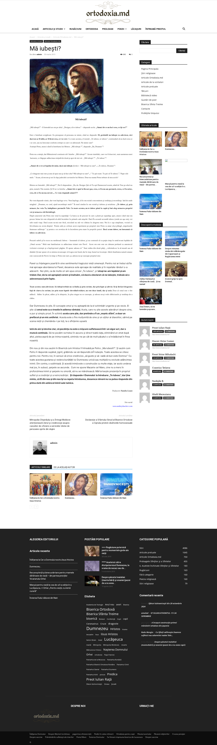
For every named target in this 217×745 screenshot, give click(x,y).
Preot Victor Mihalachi (164, 354)
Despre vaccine (36, 737)
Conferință (111, 619)
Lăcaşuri (136, 28)
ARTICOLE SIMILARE (40, 467)
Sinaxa (106, 684)
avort (118, 604)
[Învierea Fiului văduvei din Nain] (116, 484)
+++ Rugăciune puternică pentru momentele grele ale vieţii (115, 550)
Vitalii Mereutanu (161, 394)
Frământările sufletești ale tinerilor (59, 737)
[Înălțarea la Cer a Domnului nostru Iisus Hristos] (46, 484)
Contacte (145, 108)
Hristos (115, 628)
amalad (144, 613)
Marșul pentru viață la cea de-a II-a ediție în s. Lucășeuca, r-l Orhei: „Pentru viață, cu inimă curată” (51, 588)
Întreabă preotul (155, 28)
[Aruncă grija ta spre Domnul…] (176, 269)
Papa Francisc (109, 655)
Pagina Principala (149, 68)
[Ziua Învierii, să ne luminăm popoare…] (151, 296)
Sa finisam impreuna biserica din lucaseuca (125, 737)
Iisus (97, 635)
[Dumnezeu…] (81, 484)
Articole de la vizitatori (152, 82)
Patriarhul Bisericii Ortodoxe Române (100, 665)
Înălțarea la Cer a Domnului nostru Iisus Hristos (149, 152)
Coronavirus (92, 623)
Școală (113, 684)
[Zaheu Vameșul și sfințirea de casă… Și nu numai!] (151, 269)
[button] (183, 29)
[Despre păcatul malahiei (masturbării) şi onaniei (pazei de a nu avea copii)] (92, 581)
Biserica (126, 605)
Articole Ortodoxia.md (62, 37)
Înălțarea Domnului (37, 734)
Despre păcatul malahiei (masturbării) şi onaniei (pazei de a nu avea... (116, 580)
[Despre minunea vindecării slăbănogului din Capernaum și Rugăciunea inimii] (176, 238)
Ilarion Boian (91, 640)
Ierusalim (89, 635)
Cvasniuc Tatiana (161, 367)
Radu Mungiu (147, 632)
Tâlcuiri (144, 91)
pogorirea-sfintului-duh (81, 734)
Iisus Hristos (109, 634)
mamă (88, 645)
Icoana (124, 629)
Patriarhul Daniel (92, 669)
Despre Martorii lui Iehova (59, 734)
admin (39, 54)
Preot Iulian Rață (99, 679)
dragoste (113, 623)
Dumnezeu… (70, 498)
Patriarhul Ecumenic (108, 669)
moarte (124, 645)
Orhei (89, 654)
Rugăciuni (75, 28)
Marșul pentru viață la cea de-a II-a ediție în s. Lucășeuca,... (175, 186)
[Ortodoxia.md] (108, 12)
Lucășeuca (113, 639)
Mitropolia (97, 645)
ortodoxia (98, 655)
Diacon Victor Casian (163, 341)
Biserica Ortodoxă (100, 609)
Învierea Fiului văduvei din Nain (113, 498)
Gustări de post (148, 99)
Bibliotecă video (149, 95)
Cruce (103, 623)
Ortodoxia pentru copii (125, 734)
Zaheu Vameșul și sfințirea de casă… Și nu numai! (150, 281)
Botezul (102, 619)
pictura (102, 675)
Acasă (35, 28)
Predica (112, 674)
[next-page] (36, 507)
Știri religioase (148, 73)
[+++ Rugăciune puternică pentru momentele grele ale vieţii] (92, 551)
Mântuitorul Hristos (93, 650)
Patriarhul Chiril (123, 665)
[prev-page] (31, 507)
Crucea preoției (178, 734)
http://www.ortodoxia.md (160, 334)
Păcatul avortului (144, 734)
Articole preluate (149, 86)
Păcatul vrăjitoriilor (161, 734)
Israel (100, 640)
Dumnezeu (97, 628)
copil (125, 619)
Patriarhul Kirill (92, 675)
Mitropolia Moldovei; (111, 645)
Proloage (107, 28)
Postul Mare (81, 737)
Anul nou (109, 604)
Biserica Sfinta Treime (152, 104)
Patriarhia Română (114, 660)
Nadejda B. (158, 381)
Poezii (121, 28)
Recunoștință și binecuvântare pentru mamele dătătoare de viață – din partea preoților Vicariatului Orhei (52, 575)
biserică (91, 618)
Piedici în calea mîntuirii (104, 734)
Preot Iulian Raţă (161, 327)
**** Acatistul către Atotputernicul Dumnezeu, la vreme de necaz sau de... (115, 565)
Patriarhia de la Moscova (95, 660)
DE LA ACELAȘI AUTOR (64, 467)
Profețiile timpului (150, 113)
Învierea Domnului (96, 737)
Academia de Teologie (94, 605)
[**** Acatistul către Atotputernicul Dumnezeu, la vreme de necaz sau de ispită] (92, 566)
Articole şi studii (53, 28)
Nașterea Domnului (115, 649)
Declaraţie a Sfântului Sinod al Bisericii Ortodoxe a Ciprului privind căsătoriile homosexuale (108, 421)
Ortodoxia (92, 28)
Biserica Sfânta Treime (102, 614)
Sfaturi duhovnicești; (94, 684)
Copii (119, 619)
